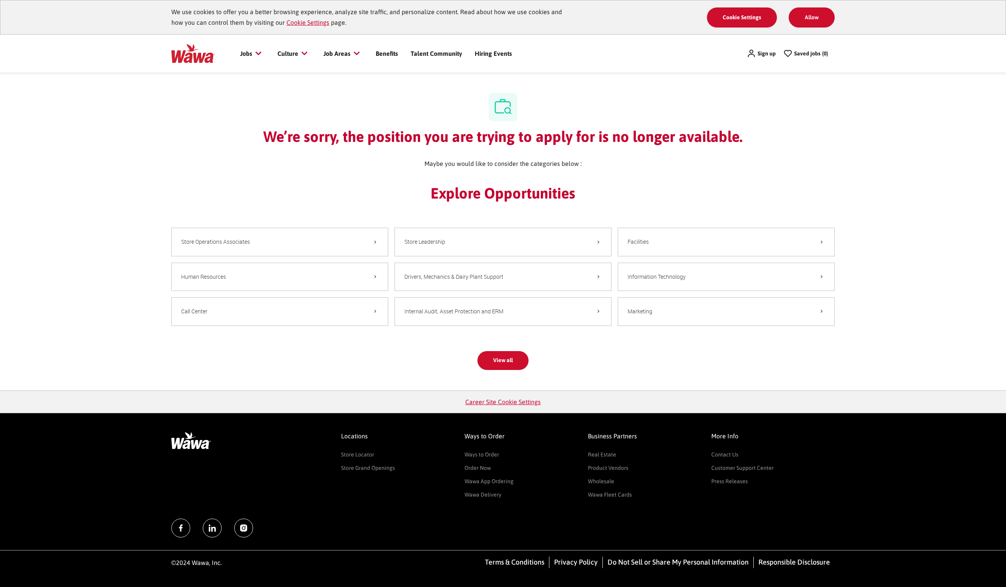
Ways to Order (481, 454)
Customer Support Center (742, 468)
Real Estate (602, 454)
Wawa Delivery (482, 494)
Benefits (387, 53)
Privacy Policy (576, 562)
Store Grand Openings (368, 468)
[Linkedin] (212, 528)
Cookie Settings (307, 22)
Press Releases (729, 481)
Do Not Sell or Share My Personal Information (678, 562)
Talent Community (436, 53)
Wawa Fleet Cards (610, 494)
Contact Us (724, 454)
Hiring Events (493, 53)
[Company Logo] (193, 53)
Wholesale (601, 481)
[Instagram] (243, 528)
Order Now (477, 468)
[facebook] (180, 528)
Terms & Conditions (514, 562)
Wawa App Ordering (489, 481)
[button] (761, 53)
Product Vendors (608, 468)
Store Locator (357, 454)
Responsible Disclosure (794, 562)
